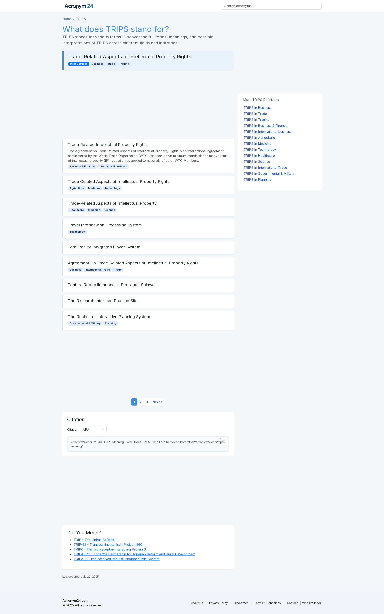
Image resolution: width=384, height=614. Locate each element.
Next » (157, 402)
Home (67, 19)
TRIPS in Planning (257, 180)
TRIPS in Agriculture (259, 138)
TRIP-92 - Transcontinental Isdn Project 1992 (108, 545)
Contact (292, 603)
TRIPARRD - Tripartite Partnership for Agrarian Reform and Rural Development (134, 554)
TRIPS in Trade (255, 114)
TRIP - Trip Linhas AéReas (94, 540)
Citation (72, 429)
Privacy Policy (218, 603)
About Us (197, 603)
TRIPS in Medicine (257, 144)
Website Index (312, 603)
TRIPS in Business (257, 108)
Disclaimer (241, 603)
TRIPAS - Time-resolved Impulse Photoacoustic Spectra (117, 559)
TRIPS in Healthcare (259, 156)
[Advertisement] (148, 105)
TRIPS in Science (257, 162)
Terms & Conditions (267, 603)
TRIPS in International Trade (265, 168)
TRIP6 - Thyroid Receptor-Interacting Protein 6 (110, 549)
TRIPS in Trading (256, 120)
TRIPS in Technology (260, 150)
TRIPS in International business (267, 132)
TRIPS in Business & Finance (265, 126)
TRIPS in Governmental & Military (269, 174)
